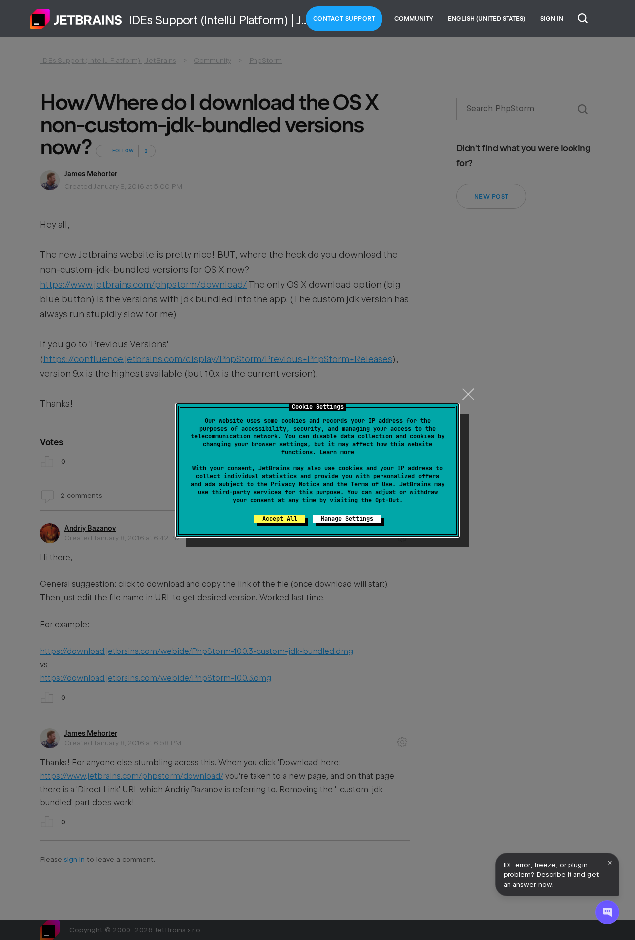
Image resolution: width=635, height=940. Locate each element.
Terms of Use (371, 484)
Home (76, 19)
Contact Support (344, 18)
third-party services (246, 492)
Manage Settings (347, 519)
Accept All (279, 519)
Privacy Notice (295, 484)
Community (413, 18)
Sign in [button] (551, 18)
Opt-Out (387, 500)
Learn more (336, 452)
